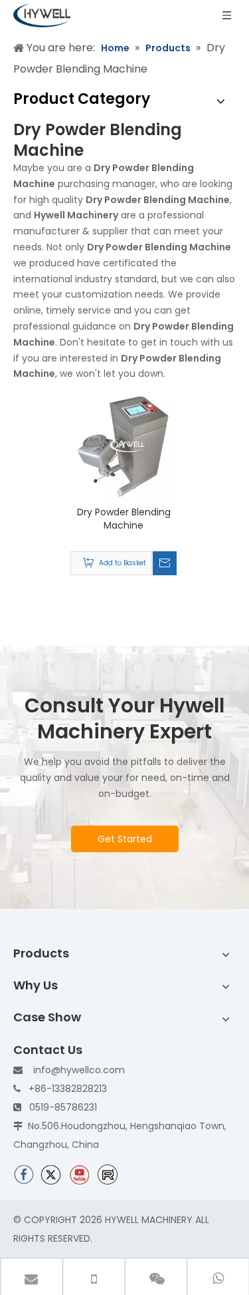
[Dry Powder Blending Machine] (123, 444)
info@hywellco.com (79, 1070)
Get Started (125, 839)
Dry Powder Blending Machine (124, 518)
